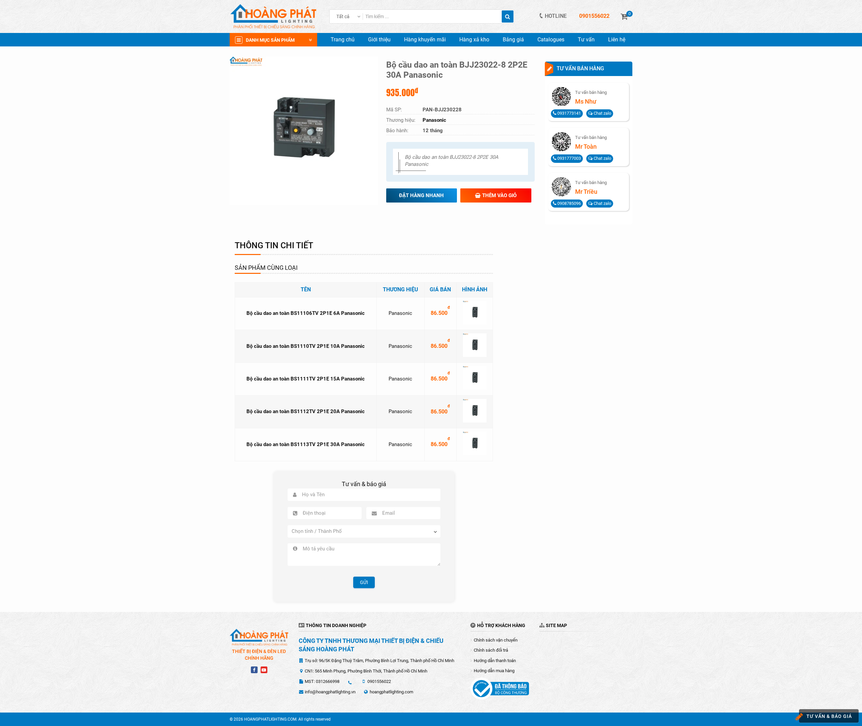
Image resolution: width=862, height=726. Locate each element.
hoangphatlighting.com (391, 691)
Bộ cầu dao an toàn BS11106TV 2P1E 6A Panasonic (305, 313)
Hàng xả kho (474, 39)
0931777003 (568, 158)
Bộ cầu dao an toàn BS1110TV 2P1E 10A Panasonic (305, 346)
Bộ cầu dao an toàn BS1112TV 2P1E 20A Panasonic (305, 411)
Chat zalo (602, 113)
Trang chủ (343, 39)
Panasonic (400, 313)
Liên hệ (616, 39)
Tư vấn (586, 39)
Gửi (364, 582)
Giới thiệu (379, 39)
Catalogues (550, 39)
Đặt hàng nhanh (421, 195)
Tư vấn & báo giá (829, 716)
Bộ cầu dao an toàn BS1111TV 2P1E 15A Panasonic (305, 379)
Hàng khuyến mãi (425, 39)
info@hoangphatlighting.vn (330, 691)
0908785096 (568, 203)
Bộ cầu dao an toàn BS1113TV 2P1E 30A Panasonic (305, 444)
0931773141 (568, 113)
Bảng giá (513, 39)
